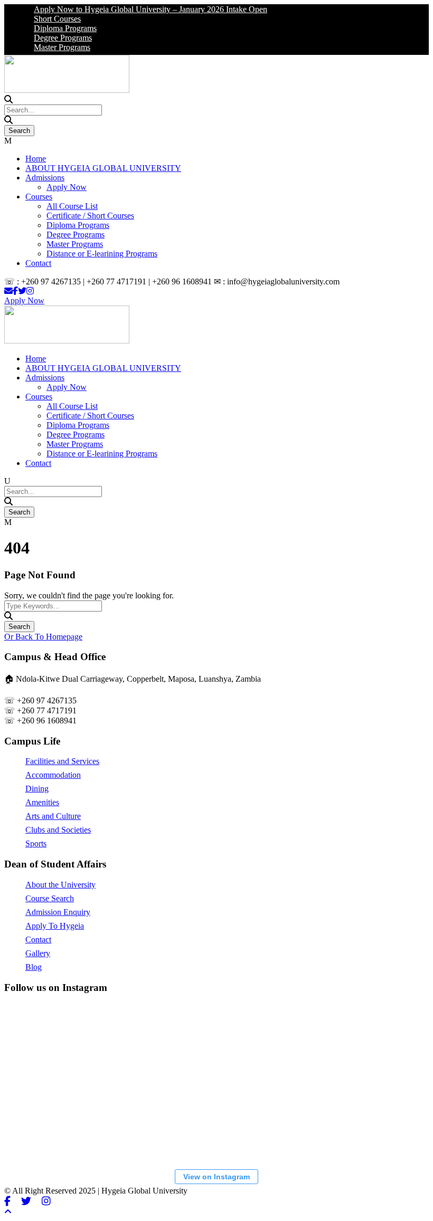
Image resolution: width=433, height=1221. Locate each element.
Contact (38, 263)
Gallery (37, 953)
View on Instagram (216, 1176)
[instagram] (30, 291)
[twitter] (22, 291)
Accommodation (53, 774)
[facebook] (15, 291)
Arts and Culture (53, 816)
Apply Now (66, 187)
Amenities (42, 802)
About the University (60, 884)
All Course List (72, 206)
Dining (37, 788)
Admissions (44, 177)
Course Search (49, 898)
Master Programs (53, 47)
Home (35, 158)
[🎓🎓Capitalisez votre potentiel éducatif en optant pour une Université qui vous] (302, 1121)
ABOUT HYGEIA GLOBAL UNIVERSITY (103, 168)
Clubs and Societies (58, 829)
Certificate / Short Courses (90, 215)
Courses (38, 196)
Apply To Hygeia (54, 925)
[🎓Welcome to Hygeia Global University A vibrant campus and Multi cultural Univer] (65, 1121)
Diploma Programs (56, 28)
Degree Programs (54, 37)
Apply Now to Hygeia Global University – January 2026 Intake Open (142, 9)
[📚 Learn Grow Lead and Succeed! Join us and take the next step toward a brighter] (65, 1042)
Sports (35, 843)
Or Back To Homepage (43, 636)
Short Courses (48, 18)
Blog (33, 966)
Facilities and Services (62, 761)
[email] (8, 291)
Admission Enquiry (57, 912)
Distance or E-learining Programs (101, 253)
